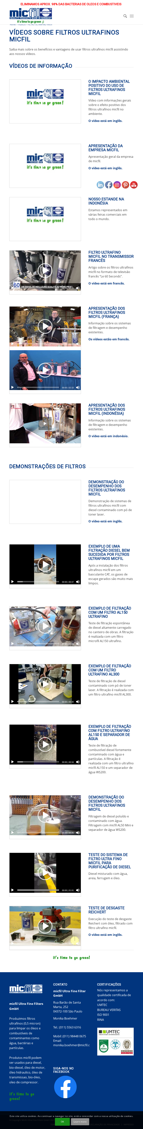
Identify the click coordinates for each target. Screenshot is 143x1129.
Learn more (80, 1121)
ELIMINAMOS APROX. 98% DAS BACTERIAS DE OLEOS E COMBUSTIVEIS (71, 4)
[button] (45, 99)
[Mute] (78, 117)
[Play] (12, 117)
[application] (45, 100)
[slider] (38, 116)
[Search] (123, 16)
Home (13, 24)
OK (62, 1121)
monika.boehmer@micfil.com (73, 1045)
